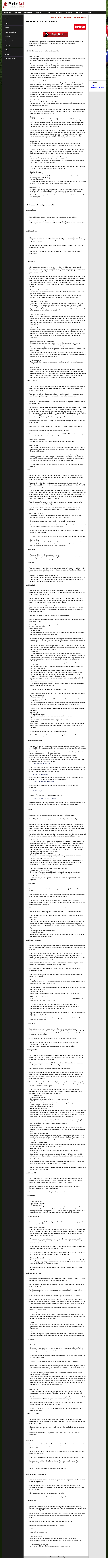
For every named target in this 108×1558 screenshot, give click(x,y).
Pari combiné (9, 41)
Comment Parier (10, 58)
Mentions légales (63, 1557)
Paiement (59, 12)
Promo (7, 27)
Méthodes (18, 12)
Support (38, 12)
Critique (7, 50)
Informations (28, 12)
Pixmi (92, 85)
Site (48, 12)
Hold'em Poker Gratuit (97, 87)
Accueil (53, 17)
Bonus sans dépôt (10, 32)
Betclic (60, 17)
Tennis (7, 54)
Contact (47, 1557)
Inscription (79, 12)
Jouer (89, 12)
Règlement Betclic (80, 17)
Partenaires (53, 1557)
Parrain (7, 23)
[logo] (13, 7)
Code (6, 19)
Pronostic (7, 36)
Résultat (7, 45)
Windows (69, 12)
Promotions (7, 12)
